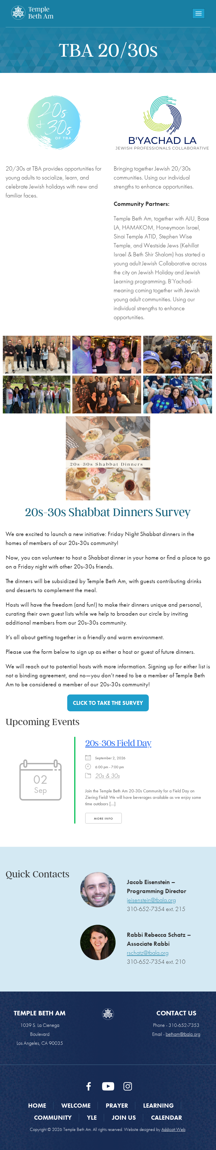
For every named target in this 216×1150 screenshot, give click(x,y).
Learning (158, 1105)
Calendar (166, 1118)
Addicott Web (173, 1129)
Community (53, 1118)
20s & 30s (107, 776)
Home (37, 1105)
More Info (103, 818)
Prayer (117, 1105)
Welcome (76, 1105)
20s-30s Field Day (118, 743)
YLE (92, 1118)
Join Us (124, 1118)
